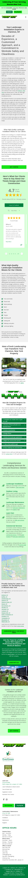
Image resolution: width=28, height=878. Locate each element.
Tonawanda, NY (6, 618)
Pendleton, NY (5, 616)
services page (22, 545)
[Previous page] (6, 254)
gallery (22, 383)
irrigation (14, 509)
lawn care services (19, 520)
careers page (10, 654)
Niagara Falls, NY (6, 613)
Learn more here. (20, 487)
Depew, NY (4, 604)
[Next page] (22, 254)
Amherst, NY (5, 595)
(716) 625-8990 (6, 782)
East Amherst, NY (6, 605)
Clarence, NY (5, 600)
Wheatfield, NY (5, 620)
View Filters (14, 210)
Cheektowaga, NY (6, 598)
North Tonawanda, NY (7, 614)
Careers (9, 12)
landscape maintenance (19, 536)
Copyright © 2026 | (9, 873)
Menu (25, 17)
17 (18, 253)
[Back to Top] (25, 875)
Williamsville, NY (6, 621)
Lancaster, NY (5, 609)
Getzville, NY (5, 607)
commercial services (11, 535)
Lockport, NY (5, 611)
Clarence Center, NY (7, 602)
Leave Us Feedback (14, 205)
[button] (4, 366)
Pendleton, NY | (10, 869)
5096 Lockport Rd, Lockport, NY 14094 (12, 784)
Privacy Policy (19, 873)
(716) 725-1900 (6, 813)
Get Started (8, 805)
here (7, 498)
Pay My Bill (18, 12)
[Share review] (21, 245)
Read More (8, 241)
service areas (20, 626)
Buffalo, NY (4, 597)
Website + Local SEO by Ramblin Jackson (14, 875)
